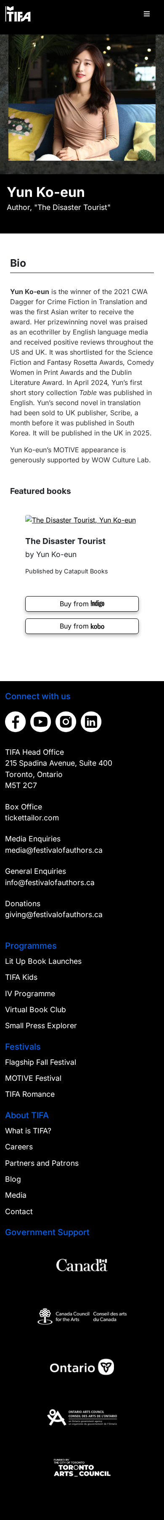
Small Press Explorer (41, 1025)
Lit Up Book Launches (43, 961)
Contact (19, 1211)
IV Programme (30, 993)
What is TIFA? (28, 1130)
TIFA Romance (30, 1094)
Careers (19, 1146)
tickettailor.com (32, 817)
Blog (13, 1179)
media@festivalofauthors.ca (54, 850)
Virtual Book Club (35, 1009)
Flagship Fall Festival (40, 1062)
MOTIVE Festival (33, 1078)
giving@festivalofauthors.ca (54, 914)
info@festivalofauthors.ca (50, 882)
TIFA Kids (21, 977)
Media (15, 1195)
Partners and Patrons (42, 1163)
